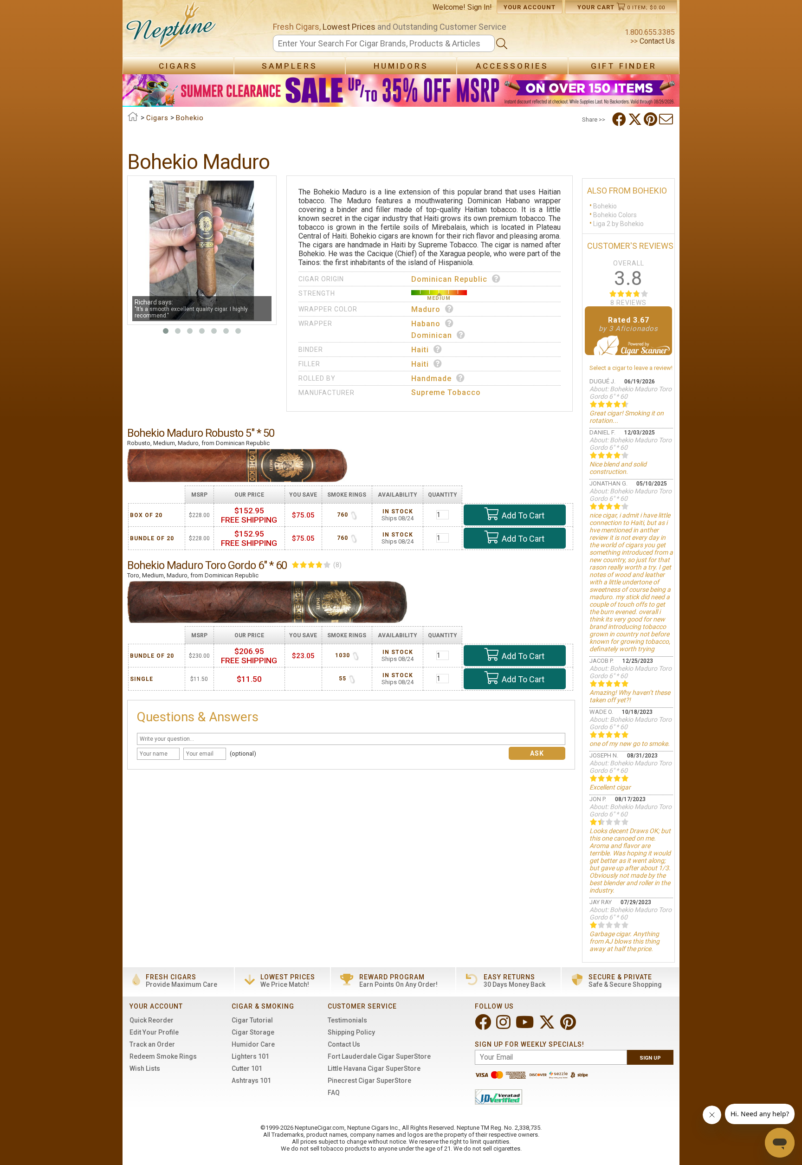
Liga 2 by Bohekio (618, 223)
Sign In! (479, 7)
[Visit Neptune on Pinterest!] (569, 1026)
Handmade (431, 378)
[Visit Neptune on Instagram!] (504, 1026)
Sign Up (650, 1058)
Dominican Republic (449, 279)
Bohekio (605, 206)
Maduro (425, 309)
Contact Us (656, 41)
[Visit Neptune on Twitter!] (548, 1026)
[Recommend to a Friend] (667, 119)
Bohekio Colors (615, 215)
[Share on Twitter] (636, 119)
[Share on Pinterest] (651, 119)
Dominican (431, 335)
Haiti (420, 349)
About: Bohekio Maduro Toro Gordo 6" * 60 (630, 392)
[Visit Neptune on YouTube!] (526, 1026)
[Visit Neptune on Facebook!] (484, 1026)
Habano (425, 323)
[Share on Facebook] (620, 119)
